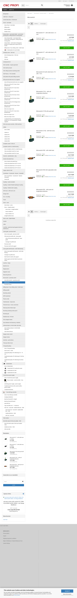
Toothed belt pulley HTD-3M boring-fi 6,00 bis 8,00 (13, 360)
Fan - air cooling (6, 196)
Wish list (72, 1)
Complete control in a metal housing (10, 146)
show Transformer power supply (11, 377)
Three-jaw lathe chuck (8, 343)
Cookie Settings (6, 543)
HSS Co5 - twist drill (9, 415)
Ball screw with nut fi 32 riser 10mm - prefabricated (12, 106)
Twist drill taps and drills (11, 392)
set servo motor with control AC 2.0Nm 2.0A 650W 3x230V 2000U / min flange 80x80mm (13, 503)
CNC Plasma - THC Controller (9, 73)
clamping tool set (7, 61)
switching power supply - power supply (12, 383)
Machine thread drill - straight (10, 399)
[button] (60, 1)
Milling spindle (6, 290)
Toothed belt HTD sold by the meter (14, 368)
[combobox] (36, 23)
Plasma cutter (6, 298)
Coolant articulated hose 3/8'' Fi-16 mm (12, 163)
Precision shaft (7, 244)
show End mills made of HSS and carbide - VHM (13, 424)
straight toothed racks (9, 215)
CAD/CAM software (8, 331)
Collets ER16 (7, 136)
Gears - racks (6, 202)
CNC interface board (7, 67)
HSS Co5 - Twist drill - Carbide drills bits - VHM (14, 407)
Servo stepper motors (7, 319)
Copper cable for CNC (7, 170)
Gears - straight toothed (9, 207)
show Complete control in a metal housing (13, 149)
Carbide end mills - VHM (9, 427)
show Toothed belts (8, 366)
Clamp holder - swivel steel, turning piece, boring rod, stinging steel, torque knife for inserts (13, 44)
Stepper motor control (7, 334)
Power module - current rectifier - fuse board (13, 381)
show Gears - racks (8, 205)
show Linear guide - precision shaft (11, 234)
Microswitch (7, 282)
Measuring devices (7, 274)
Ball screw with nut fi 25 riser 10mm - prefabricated (12, 99)
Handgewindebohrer (8, 397)
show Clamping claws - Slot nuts (11, 55)
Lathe (4, 224)
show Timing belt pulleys (9, 348)
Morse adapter (7, 29)
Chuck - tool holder (7, 22)
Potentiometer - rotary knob (9, 301)
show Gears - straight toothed (11, 209)
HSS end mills (7, 429)
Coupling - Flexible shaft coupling (10, 187)
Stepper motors (6, 337)
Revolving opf (6, 313)
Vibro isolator (6, 418)
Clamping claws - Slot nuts (9, 52)
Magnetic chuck (6, 271)
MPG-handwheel (6, 296)
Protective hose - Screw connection (10, 304)
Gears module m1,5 (9, 213)
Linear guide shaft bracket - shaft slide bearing (13, 248)
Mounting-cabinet (7, 293)
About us (11, 9)
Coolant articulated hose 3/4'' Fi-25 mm (12, 167)
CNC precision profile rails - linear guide (12, 236)
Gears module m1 (9, 211)
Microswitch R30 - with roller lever (45, 150)
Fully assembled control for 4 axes (11, 153)
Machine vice (6, 265)
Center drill (6, 179)
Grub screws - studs (8, 350)
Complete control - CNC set (9, 143)
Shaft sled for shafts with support (11, 256)
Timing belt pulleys (7, 345)
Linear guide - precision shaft (9, 231)
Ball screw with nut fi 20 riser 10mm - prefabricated (12, 95)
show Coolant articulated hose (10, 161)
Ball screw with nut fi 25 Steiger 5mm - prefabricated (12, 102)
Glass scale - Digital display (9, 218)
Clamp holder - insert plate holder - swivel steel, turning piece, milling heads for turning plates (13, 35)
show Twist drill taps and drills (10, 394)
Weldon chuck (7, 31)
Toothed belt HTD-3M (11, 370)
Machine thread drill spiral (9, 401)
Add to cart (66, 47)
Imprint (4, 535)
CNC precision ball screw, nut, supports (11, 79)
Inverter (4, 221)
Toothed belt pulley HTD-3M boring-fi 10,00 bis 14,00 (14, 357)
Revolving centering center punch (10, 310)
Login (13, 485)
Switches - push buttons (8, 340)
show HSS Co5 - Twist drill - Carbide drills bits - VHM (14, 410)
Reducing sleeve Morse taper (9, 307)
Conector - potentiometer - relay (10, 156)
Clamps (6, 57)
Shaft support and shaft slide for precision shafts (13, 259)
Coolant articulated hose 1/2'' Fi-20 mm (12, 165)
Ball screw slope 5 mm (9, 114)
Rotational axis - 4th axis (8, 316)
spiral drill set (7, 403)
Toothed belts (9, 363)
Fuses (4, 199)
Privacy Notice (17, 595)
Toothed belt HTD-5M (11, 372)
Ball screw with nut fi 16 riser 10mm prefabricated (11, 85)
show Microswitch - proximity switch (12, 280)
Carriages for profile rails (10, 241)
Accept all (67, 591)
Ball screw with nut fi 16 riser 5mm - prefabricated (11, 88)
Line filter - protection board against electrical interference (12, 228)
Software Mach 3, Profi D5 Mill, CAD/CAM (12, 325)
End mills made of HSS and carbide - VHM (12, 421)
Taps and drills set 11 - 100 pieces (11, 405)
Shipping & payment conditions (9, 538)
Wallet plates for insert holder (13, 50)
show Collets (7, 129)
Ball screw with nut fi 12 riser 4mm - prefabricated (11, 111)
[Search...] (42, 5)
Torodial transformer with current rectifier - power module (13, 386)
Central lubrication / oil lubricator (10, 19)
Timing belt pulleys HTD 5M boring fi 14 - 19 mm (13, 353)
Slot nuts (6, 59)
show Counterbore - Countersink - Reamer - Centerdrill (13, 176)
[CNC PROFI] (11, 5)
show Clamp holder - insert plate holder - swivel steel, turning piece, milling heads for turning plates (13, 39)
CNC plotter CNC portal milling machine (11, 76)
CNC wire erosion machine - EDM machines (12, 124)
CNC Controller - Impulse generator (10, 64)
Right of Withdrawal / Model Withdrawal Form (12, 540)
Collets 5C (6, 132)
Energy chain (6, 193)
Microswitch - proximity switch (9, 277)
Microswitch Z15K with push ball (45, 111)
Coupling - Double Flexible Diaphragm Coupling (13, 184)
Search (5, 9)
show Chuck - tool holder (9, 25)
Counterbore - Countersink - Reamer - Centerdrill (13, 173)
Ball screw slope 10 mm (9, 116)
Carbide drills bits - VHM (10, 413)
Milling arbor (7, 27)
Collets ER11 (7, 134)
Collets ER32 (7, 141)
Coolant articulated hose (8, 158)
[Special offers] (23, 494)
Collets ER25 (7, 138)
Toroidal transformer (8, 389)
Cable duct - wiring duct (8, 16)
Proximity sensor (7, 284)
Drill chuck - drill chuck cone (9, 190)
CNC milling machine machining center (11, 70)
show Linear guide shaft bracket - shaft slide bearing (13, 252)
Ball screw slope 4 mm (9, 108)
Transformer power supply (8, 375)
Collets (4, 127)
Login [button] (65, 1)
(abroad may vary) (52, 39)
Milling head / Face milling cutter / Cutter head (14, 47)
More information (67, 594)
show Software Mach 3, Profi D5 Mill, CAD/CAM (12, 328)
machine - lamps (6, 263)
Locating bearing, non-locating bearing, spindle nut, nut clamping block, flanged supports (12, 120)
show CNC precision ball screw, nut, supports (13, 82)
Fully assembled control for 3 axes (11, 151)
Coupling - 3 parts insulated (9, 182)
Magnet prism (6, 268)
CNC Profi (5, 519)
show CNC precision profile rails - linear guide (13, 239)
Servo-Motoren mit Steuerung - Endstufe (11, 322)
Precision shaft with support (10, 246)
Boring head (5, 13)
